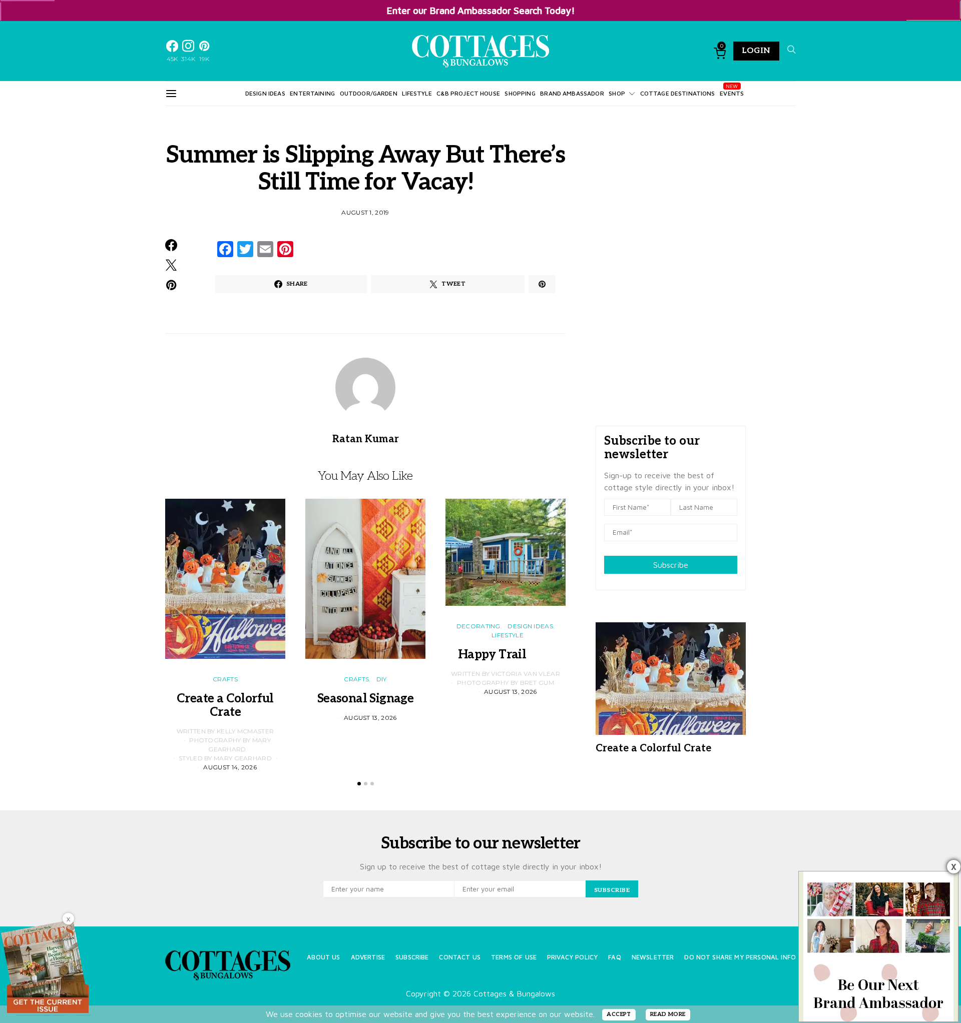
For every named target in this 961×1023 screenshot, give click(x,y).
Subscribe (670, 564)
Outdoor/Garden (368, 93)
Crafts (225, 679)
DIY (381, 679)
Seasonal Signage (365, 698)
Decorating (478, 626)
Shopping (520, 93)
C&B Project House (468, 93)
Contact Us (459, 957)
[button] (359, 783)
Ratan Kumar (365, 439)
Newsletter (653, 957)
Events (732, 93)
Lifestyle (416, 93)
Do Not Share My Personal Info (740, 957)
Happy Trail (505, 654)
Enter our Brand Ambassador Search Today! (480, 10)
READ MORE (668, 1014)
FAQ (614, 957)
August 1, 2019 (365, 212)
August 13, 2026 (370, 717)
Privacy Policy (572, 957)
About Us (323, 957)
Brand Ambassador (572, 93)
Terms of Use (514, 957)
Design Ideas (265, 93)
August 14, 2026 (230, 767)
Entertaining (312, 93)
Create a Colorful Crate (225, 705)
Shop (617, 93)
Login (756, 51)
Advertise (368, 957)
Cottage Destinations (677, 93)
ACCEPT (619, 1014)
